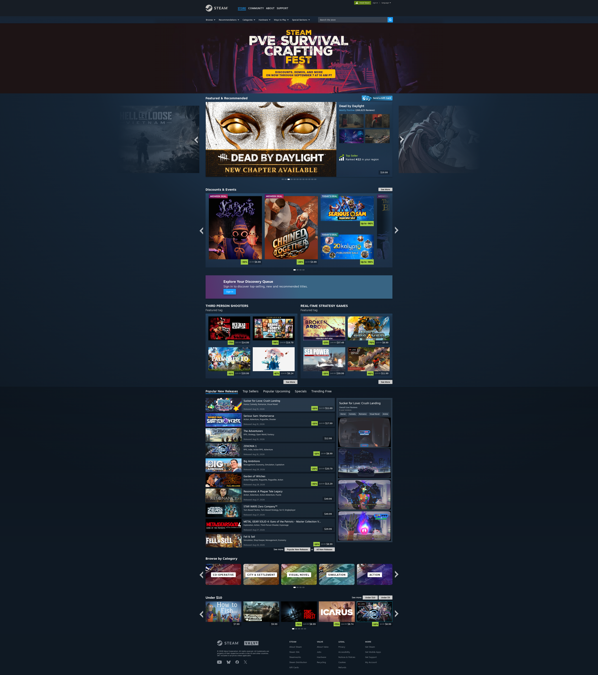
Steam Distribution (298, 662)
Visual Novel (375, 414)
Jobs (319, 652)
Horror (343, 414)
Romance (362, 414)
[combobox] (353, 19)
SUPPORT (282, 8)
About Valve (322, 647)
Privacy (341, 647)
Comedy (352, 414)
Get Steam (370, 647)
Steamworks (295, 657)
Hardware (321, 657)
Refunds (342, 667)
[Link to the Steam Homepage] (217, 10)
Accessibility (344, 652)
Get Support (371, 657)
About (270, 8)
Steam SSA (294, 652)
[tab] (222, 391)
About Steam (295, 647)
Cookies (342, 662)
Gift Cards (294, 667)
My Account (371, 662)
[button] (210, 19)
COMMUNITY (256, 8)
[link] (364, 172)
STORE (242, 8)
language (385, 3)
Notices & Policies (346, 657)
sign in (375, 3)
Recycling (321, 662)
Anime (385, 414)
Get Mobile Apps (373, 652)
